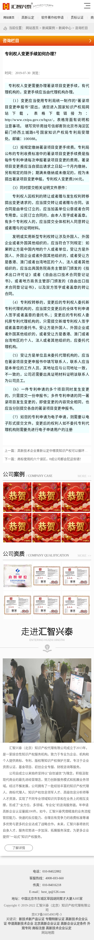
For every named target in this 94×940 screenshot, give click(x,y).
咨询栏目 (81, 28)
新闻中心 (65, 28)
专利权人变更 (19, 86)
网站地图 (47, 932)
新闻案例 (48, 28)
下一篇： (44, 459)
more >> (84, 476)
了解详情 (18, 848)
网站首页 (8, 17)
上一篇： (47, 450)
